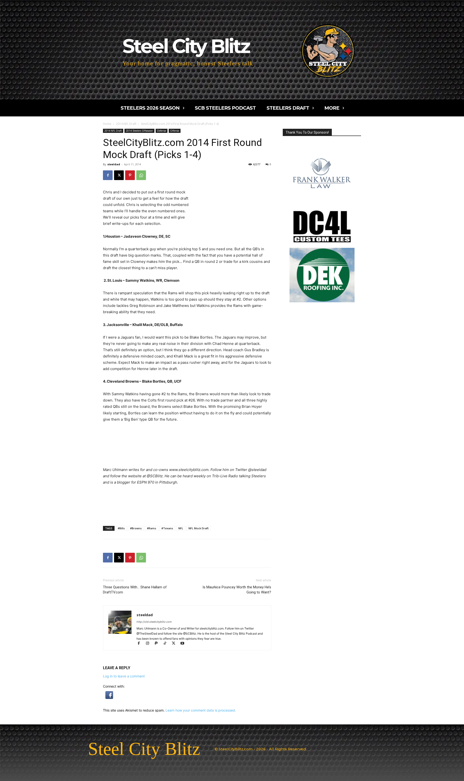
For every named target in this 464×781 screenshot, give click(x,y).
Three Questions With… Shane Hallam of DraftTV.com (135, 589)
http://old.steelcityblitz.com (154, 621)
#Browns (136, 528)
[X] (119, 175)
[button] (109, 698)
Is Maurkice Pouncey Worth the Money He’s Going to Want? (237, 589)
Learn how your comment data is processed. (201, 710)
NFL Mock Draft (198, 528)
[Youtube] (184, 643)
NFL (180, 528)
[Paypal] (158, 643)
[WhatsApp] (141, 175)
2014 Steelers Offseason (139, 130)
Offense (174, 130)
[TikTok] (167, 643)
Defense (161, 130)
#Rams (151, 528)
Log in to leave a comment (124, 676)
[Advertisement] (231, 202)
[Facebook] (108, 175)
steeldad (113, 164)
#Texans (167, 528)
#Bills (121, 528)
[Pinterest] (130, 175)
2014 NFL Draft (126, 124)
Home (107, 124)
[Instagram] (149, 643)
